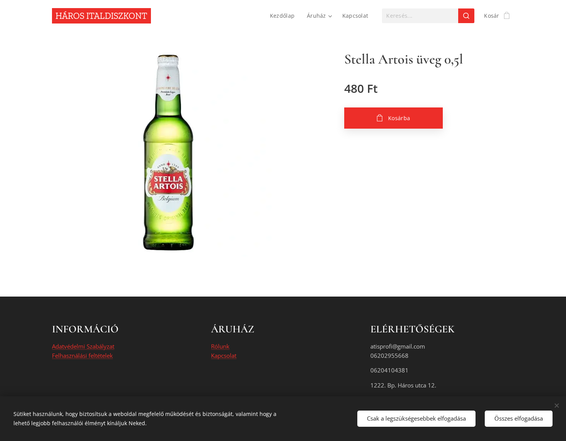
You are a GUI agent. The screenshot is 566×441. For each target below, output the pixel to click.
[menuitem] (284, 15)
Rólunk (220, 346)
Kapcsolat (223, 355)
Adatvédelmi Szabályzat (83, 346)
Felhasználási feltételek (82, 355)
